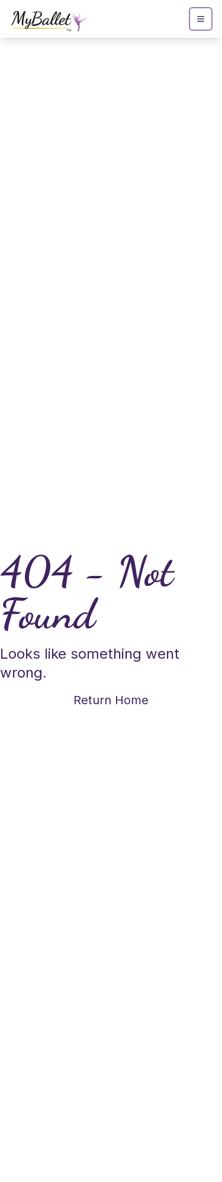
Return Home (111, 700)
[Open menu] (201, 19)
